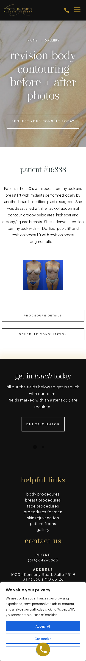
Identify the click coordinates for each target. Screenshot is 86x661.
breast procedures (43, 500)
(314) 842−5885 (43, 560)
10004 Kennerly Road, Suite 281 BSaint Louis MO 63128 (43, 576)
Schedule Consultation (43, 334)
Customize (43, 639)
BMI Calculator (43, 424)
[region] (43, 621)
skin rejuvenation (43, 517)
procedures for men (43, 511)
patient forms (43, 523)
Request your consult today (43, 121)
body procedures (43, 494)
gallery (43, 529)
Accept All (43, 626)
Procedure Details (43, 315)
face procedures (43, 506)
